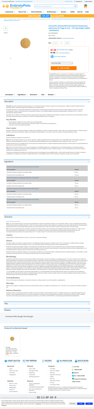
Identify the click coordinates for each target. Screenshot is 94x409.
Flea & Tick (22, 12)
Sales (87, 12)
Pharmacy (52, 372)
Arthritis (52, 376)
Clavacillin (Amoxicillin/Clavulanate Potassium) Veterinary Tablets (36, 19)
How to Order (32, 368)
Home (5, 19)
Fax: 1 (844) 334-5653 (79, 375)
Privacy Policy (12, 385)
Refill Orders (32, 372)
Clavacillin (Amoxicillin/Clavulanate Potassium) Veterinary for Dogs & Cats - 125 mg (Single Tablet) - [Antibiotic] (12, 350)
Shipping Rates (12, 387)
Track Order (12, 372)
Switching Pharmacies (34, 376)
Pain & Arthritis (36, 12)
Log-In (10, 368)
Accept (89, 403)
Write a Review (51, 35)
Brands (63, 12)
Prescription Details (33, 370)
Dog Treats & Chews (55, 380)
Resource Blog (32, 392)
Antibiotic (19, 19)
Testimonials (32, 374)
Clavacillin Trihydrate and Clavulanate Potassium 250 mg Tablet (23, 188)
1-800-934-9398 (68, 1)
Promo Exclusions (13, 391)
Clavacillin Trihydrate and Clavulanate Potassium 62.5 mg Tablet (23, 167)
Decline (80, 403)
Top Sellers (52, 368)
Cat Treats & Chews (54, 384)
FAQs (16, 383)
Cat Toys (52, 382)
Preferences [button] (4, 405)
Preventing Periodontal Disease (36, 387)
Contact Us (79, 1)
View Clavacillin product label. (13, 221)
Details (70, 50)
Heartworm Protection (55, 374)
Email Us (76, 372)
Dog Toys (52, 378)
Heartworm (9, 12)
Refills (72, 12)
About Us (11, 383)
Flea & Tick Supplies (54, 370)
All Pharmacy (51, 12)
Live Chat (76, 366)
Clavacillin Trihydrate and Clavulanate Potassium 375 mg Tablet (23, 199)
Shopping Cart (12, 374)
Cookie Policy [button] (38, 403)
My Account (89, 1)
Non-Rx (80, 12)
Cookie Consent (76, 381)
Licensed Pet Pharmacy (80, 379)
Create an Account (13, 370)
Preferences (72, 403)
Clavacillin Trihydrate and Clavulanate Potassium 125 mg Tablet (23, 177)
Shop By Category (12, 19)
